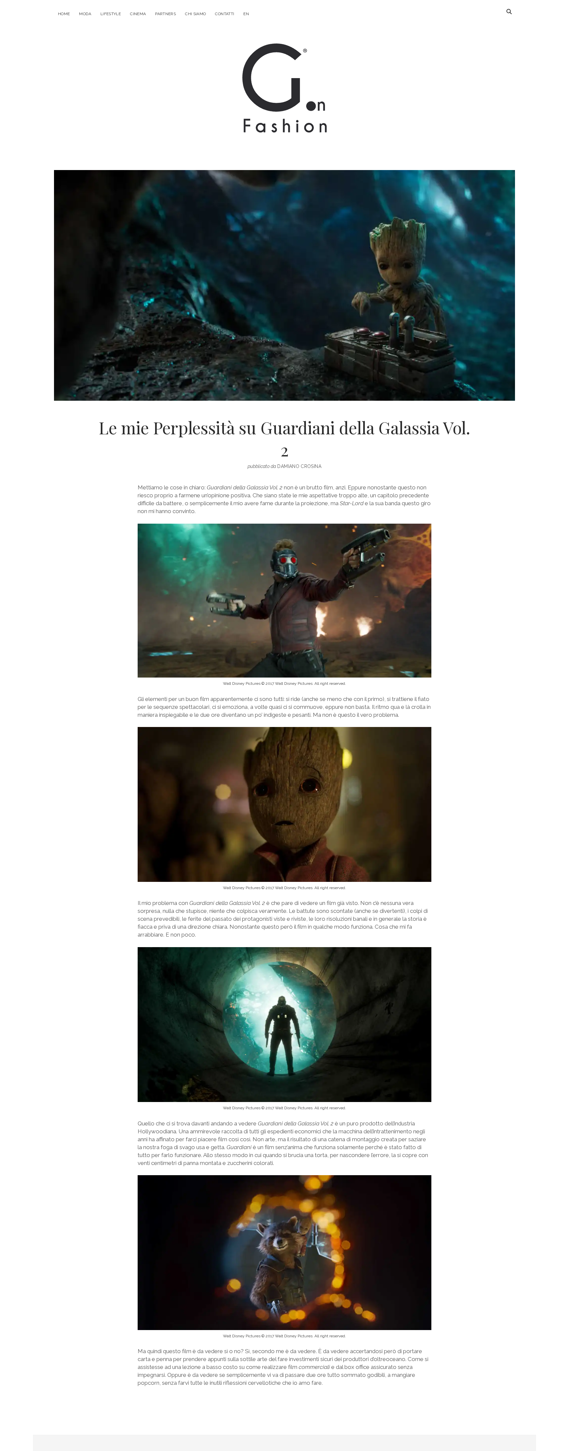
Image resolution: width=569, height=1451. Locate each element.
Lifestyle (110, 14)
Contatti (224, 14)
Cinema (138, 14)
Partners (165, 14)
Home (64, 14)
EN (246, 14)
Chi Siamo (195, 14)
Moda (85, 14)
